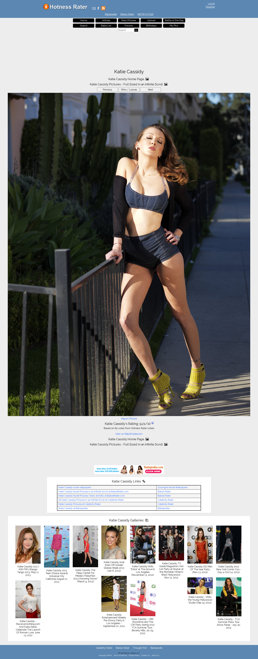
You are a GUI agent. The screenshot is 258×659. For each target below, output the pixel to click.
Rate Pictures (128, 20)
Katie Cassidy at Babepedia (73, 508)
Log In (211, 3)
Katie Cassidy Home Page (126, 79)
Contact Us (145, 655)
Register (210, 7)
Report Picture (129, 418)
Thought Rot (140, 647)
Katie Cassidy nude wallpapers (75, 487)
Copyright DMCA (105, 655)
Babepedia (111, 14)
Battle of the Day (174, 20)
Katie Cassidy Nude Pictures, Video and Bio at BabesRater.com (92, 495)
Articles (106, 20)
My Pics (174, 25)
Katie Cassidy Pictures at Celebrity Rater (80, 504)
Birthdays (151, 25)
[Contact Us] (94, 8)
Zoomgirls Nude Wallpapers (173, 487)
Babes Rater (127, 14)
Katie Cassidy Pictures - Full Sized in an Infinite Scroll (126, 84)
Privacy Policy (134, 655)
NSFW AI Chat (145, 14)
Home (83, 20)
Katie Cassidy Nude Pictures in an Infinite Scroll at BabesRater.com (94, 491)
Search (83, 25)
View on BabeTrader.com (129, 433)
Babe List (106, 25)
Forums (129, 25)
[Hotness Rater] (66, 8)
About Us (155, 655)
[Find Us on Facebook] (98, 8)
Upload (151, 20)
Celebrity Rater (165, 500)
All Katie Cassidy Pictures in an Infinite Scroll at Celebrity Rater (91, 500)
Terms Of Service (120, 655)
